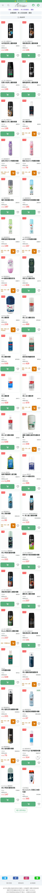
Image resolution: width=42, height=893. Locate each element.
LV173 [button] (39, 281)
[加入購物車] (7, 55)
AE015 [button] (17, 124)
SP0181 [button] (38, 320)
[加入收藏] (18, 56)
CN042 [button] (17, 555)
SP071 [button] (17, 398)
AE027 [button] (39, 596)
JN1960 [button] (38, 794)
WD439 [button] (39, 479)
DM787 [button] (17, 202)
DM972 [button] (17, 281)
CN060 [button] (17, 790)
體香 (32, 9)
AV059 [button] (39, 124)
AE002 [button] (39, 46)
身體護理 (16, 9)
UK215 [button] (39, 439)
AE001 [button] (17, 46)
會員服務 (32, 883)
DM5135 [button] (17, 516)
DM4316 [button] (17, 751)
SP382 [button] (17, 437)
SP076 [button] (39, 398)
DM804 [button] (17, 241)
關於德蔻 (9, 883)
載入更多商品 (21, 810)
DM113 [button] (17, 163)
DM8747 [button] (38, 753)
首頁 (10, 9)
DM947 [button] (39, 241)
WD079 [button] (17, 477)
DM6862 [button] (17, 712)
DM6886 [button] (38, 674)
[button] (2, 5)
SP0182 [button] (17, 359)
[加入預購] (34, 133)
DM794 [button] (39, 202)
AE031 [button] (39, 557)
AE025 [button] (17, 633)
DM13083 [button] (38, 714)
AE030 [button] (17, 594)
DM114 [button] (39, 163)
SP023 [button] (39, 359)
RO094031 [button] (38, 518)
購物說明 (21, 883)
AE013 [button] (39, 85)
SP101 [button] (17, 672)
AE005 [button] (17, 85)
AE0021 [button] (38, 635)
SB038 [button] (17, 320)
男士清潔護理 (25, 9)
